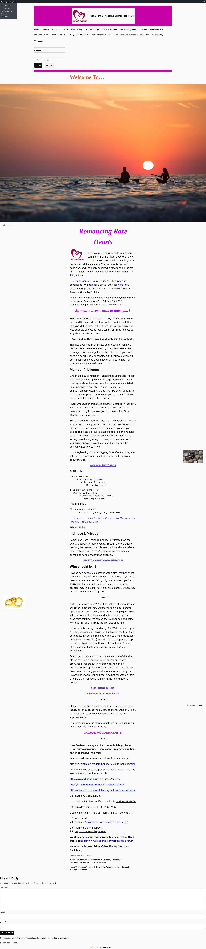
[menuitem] (2, 1)
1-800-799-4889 (120, 812)
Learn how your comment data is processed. (50, 938)
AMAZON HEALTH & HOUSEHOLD (103, 560)
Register (49, 65)
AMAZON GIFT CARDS (103, 465)
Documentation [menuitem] (6, 8)
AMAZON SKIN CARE (103, 688)
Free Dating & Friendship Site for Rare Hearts (112, 16)
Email (3, 922)
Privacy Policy (77, 527)
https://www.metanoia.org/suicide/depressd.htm (97, 784)
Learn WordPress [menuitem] (6, 11)
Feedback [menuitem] (4, 17)
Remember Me (42, 60)
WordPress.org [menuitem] (6, 5)
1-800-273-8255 (106, 807)
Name (3, 912)
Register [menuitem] (13, 2)
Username (38, 41)
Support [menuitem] (3, 14)
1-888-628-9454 (126, 801)
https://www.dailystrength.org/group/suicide (95, 778)
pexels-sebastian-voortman (91, 862)
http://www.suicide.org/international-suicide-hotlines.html (102, 763)
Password (38, 50)
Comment (4, 887)
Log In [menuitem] (7, 2)
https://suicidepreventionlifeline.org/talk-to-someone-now (102, 790)
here (78, 850)
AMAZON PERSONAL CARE (103, 693)
